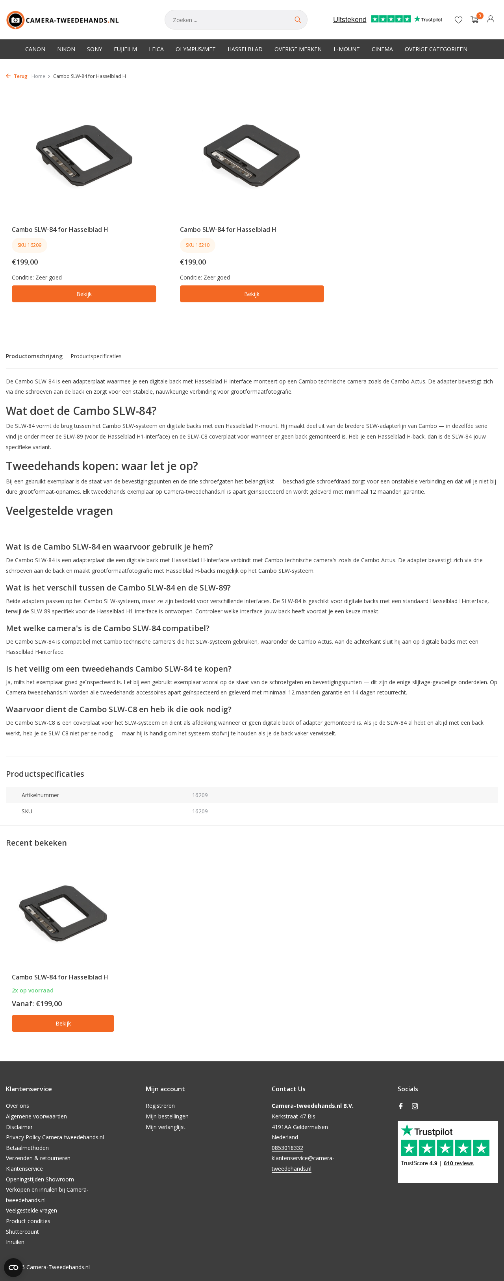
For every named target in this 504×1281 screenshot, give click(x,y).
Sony (94, 49)
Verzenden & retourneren (38, 1158)
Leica (156, 49)
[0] (473, 20)
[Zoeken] (298, 20)
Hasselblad (245, 49)
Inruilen (15, 1242)
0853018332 (287, 1147)
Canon (35, 49)
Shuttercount (22, 1231)
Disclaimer (19, 1127)
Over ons (17, 1105)
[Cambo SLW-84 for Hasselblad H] (84, 156)
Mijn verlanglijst (165, 1127)
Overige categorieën (436, 49)
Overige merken (298, 49)
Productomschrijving (34, 356)
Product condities (28, 1221)
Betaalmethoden (27, 1147)
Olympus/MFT (196, 49)
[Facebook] (401, 1107)
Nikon (66, 49)
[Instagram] (415, 1107)
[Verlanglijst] (458, 19)
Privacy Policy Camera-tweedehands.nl (55, 1137)
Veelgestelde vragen (31, 1210)
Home (38, 76)
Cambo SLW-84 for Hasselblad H (60, 229)
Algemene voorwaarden (36, 1116)
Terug (20, 76)
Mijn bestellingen (167, 1116)
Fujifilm (125, 49)
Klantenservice (24, 1168)
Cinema (382, 49)
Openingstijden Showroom (40, 1179)
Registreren (160, 1105)
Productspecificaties (96, 356)
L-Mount (347, 49)
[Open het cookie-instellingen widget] (13, 1267)
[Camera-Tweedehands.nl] (77, 19)
